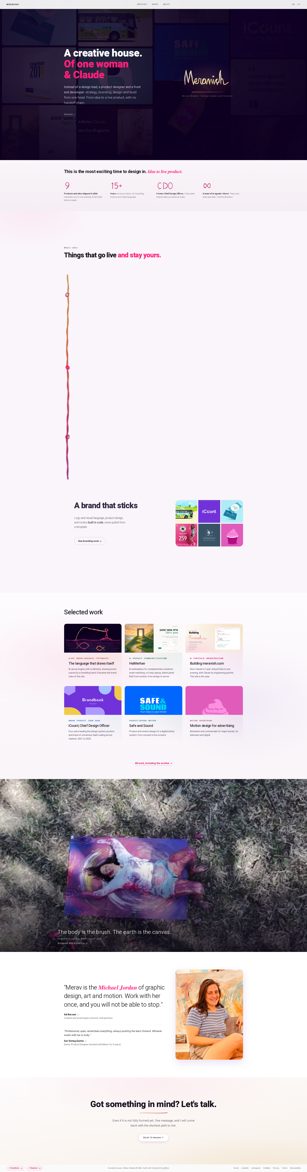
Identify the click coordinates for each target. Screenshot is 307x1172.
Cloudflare (164, 1168)
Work (155, 4)
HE (299, 4)
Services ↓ (69, 114)
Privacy (276, 1168)
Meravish (12, 4)
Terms (284, 1168)
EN (293, 4)
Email (236, 1168)
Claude (155, 1168)
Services (142, 4)
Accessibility (295, 1168)
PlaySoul (35, 1168)
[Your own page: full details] (158, 386)
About (166, 4)
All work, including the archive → (153, 763)
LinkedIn (245, 1168)
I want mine (84, 401)
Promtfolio (16, 1168)
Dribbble (266, 1168)
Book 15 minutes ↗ (153, 1137)
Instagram (256, 1168)
